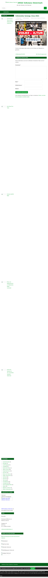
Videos (21, 19)
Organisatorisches (6, 470)
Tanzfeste (4, 477)
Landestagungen (6, 464)
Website (17, 88)
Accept (32, 568)
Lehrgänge (5, 466)
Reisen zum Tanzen (6, 474)
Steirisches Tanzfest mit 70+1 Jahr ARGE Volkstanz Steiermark (10, 372)
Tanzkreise (17, 19)
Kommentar (18, 65)
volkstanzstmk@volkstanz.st (6, 529)
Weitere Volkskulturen (7, 489)
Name (16, 81)
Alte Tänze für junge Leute (41, 54)
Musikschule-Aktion (6, 467)
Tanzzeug (4, 480)
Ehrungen (4, 463)
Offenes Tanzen (34, 18)
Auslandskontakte (6, 461)
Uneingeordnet (5, 483)
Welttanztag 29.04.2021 (20, 54)
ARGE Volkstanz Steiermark (30, 3)
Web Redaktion (26, 18)
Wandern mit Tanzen (7, 487)
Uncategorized (5, 481)
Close (1, 575)
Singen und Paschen (41, 18)
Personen (4, 472)
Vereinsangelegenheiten (7, 484)
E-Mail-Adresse (18, 85)
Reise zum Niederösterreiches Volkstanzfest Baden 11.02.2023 (10, 284)
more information (27, 568)
